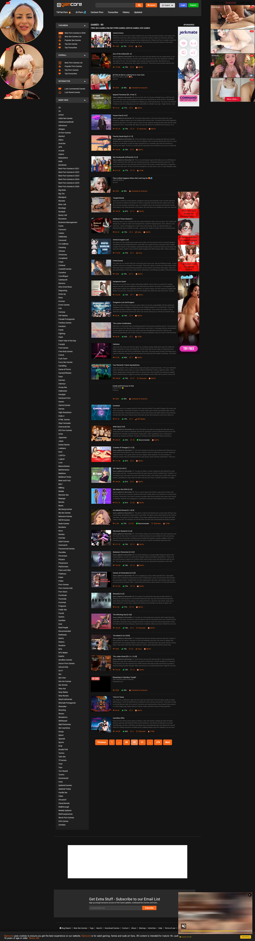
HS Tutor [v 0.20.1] (119, 468)
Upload (152, 5)
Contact (125, 928)
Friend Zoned (118, 261)
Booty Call (62, 215)
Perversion (62, 556)
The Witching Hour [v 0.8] (122, 615)
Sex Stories (62, 685)
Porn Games (63, 584)
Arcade (61, 151)
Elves (60, 298)
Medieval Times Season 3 (122, 219)
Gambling (62, 366)
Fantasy (61, 312)
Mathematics (63, 470)
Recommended (64, 631)
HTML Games (64, 420)
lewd (60, 452)
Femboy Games (64, 323)
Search (99, 928)
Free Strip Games (65, 351)
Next (167, 742)
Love (60, 463)
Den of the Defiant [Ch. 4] (122, 54)
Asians (61, 154)
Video (60, 796)
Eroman (61, 301)
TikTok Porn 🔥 (63, 12)
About (133, 928)
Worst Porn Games (66, 818)
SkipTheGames (64, 724)
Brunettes (62, 219)
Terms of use (170, 928)
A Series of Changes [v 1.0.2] (123, 448)
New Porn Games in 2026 (75, 33)
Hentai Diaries (118, 33)
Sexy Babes (63, 692)
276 (158, 742)
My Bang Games (65, 509)
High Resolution (64, 412)
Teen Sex (62, 757)
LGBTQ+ (61, 455)
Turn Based (63, 771)
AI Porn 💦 (81, 12)
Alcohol (61, 136)
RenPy (61, 638)
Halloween (62, 391)
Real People (63, 627)
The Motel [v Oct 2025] (121, 636)
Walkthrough (63, 807)
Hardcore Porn (64, 398)
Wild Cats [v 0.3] (119, 427)
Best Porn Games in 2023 (68, 176)
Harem (61, 402)
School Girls (63, 667)
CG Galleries (63, 244)
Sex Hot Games (64, 681)
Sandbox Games (65, 660)
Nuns (60, 531)
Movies (61, 502)
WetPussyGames (65, 814)
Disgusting (62, 290)
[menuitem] (72, 31)
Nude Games (63, 523)
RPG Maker (63, 653)
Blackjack (62, 197)
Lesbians (62, 448)
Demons (61, 283)
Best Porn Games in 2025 (68, 183)
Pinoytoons (63, 563)
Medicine (62, 473)
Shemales (62, 706)
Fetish (60, 330)
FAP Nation (63, 316)
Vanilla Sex (62, 792)
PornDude (62, 595)
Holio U (61, 416)
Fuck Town (62, 359)
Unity (60, 782)
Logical (61, 459)
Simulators (62, 717)
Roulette (61, 645)
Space (60, 735)
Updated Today (64, 789)
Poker (60, 577)
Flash (60, 337)
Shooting (62, 710)
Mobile (61, 491)
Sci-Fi (60, 671)
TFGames (62, 760)
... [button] (119, 742)
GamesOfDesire (64, 373)
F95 (60, 308)
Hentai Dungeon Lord (121, 240)
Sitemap (142, 928)
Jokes (60, 441)
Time (60, 764)
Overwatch (62, 545)
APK (60, 147)
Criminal (61, 265)
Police (60, 581)
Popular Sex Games (72, 40)
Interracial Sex (64, 427)
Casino (61, 233)
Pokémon (62, 574)
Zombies (61, 825)
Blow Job (62, 204)
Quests (61, 617)
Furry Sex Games (65, 362)
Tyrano (61, 775)
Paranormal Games (66, 549)
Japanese (62, 437)
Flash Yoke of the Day (67, 341)
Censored (62, 240)
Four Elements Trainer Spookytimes (126, 365)
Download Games (112, 928)
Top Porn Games (71, 70)
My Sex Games (64, 513)
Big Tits (61, 194)
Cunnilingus (63, 276)
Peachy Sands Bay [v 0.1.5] (123, 136)
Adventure (62, 125)
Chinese (61, 251)
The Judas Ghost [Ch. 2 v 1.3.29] (125, 656)
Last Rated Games (72, 92)
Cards (60, 226)
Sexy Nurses (63, 696)
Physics (61, 559)
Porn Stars (62, 592)
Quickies (61, 620)
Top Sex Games (70, 44)
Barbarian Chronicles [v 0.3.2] (123, 552)
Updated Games (65, 785)
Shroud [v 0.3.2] (118, 594)
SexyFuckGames (65, 699)
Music (60, 506)
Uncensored (63, 778)
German (61, 380)
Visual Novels (63, 803)
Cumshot (62, 272)
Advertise (152, 928)
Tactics (61, 753)
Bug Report (66, 928)
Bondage (62, 208)
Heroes (61, 409)
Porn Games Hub (65, 588)
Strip (60, 746)
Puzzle (61, 613)
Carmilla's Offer (118, 718)
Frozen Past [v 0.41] (120, 115)
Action (61, 115)
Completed (62, 258)
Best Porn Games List (73, 63)
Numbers (62, 527)
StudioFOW (63, 749)
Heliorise (116, 344)
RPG (60, 649)
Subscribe (149, 908)
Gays (60, 376)
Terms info (34, 938)
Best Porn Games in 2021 (68, 168)
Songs (61, 731)
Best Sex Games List (72, 36)
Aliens (60, 140)
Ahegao (61, 129)
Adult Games (63, 541)
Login (183, 5)
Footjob (61, 344)
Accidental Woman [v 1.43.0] (123, 510)
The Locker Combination (122, 323)
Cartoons (62, 229)
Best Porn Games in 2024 (68, 179)
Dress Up (62, 294)
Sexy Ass (62, 688)
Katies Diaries (64, 445)
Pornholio (62, 599)
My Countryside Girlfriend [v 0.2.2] (125, 157)
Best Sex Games (80, 928)
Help (160, 928)
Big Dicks (62, 190)
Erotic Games (63, 305)
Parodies (62, 552)
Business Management (67, 222)
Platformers (63, 567)
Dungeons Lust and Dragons (123, 302)
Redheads (62, 635)
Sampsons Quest (119, 281)
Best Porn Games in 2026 (68, 186)
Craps (60, 262)
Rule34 (61, 656)
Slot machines (64, 728)
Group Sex (62, 387)
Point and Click (64, 570)
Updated (138, 12)
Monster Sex (63, 495)
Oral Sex (61, 538)
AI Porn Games (64, 133)
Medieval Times (64, 477)
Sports (61, 742)
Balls (60, 161)
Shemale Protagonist (67, 703)
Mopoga (61, 498)
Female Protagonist (66, 319)
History (126, 12)
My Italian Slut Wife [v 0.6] (122, 489)
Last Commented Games (74, 89)
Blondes (61, 201)
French (61, 355)
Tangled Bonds (118, 198)
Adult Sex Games (65, 118)
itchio (60, 434)
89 (126, 742)
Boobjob (61, 212)
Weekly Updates (64, 810)
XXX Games (63, 821)
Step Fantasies (64, 423)
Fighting (61, 333)
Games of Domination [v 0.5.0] (124, 573)
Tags (92, 928)
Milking (61, 488)
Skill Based (62, 721)
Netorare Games (65, 516)
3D (59, 111)
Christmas (62, 255)
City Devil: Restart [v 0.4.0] (122, 531)
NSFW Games (64, 520)
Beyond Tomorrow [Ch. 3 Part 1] (124, 95)
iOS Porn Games (65, 430)
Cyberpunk (62, 280)
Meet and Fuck (64, 480)
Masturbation (64, 466)
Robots (61, 642)
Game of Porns (64, 369)
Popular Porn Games (73, 66)
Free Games (63, 348)
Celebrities (62, 237)
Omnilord (116, 406)
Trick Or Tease (118, 697)
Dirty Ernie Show (65, 287)
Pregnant (62, 606)
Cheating (62, 247)
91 (142, 742)
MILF (60, 484)
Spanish (61, 739)
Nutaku (61, 534)
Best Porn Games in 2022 (68, 172)
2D (59, 108)
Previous (101, 742)
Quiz (60, 624)
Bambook (62, 165)
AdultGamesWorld (65, 122)
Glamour (62, 384)
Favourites (113, 12)
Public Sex (62, 610)
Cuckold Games (64, 269)
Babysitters (63, 158)
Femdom (62, 326)
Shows (61, 714)
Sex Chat (62, 678)
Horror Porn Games (66, 663)
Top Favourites (70, 47)
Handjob (61, 394)
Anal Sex (61, 143)
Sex (59, 674)
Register (193, 5)
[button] (167, 5)
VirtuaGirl (62, 800)
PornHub (62, 602)
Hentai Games (64, 405)
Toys (60, 767)
